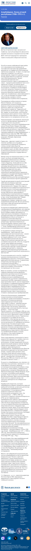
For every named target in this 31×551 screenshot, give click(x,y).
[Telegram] (9, 538)
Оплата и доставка (15, 505)
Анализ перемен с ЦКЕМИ (24, 521)
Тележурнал (22, 524)
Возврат (12, 509)
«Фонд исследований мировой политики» (5, 500)
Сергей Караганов (9, 48)
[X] (27, 487)
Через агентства (14, 511)
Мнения (22, 499)
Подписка (13, 499)
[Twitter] (15, 538)
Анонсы (12, 514)
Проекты (22, 510)
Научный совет (4, 512)
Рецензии (4, 16)
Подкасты (22, 515)
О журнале (4, 494)
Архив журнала (14, 495)
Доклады (22, 503)
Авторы (2, 503)
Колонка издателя (24, 495)
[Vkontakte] (22, 538)
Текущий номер (14, 497)
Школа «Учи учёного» (23, 513)
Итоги (12, 516)
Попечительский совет (5, 506)
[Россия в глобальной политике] (8, 3)
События (13, 513)
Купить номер (14, 503)
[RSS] (28, 538)
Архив (12, 494)
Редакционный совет (4, 509)
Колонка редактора (24, 497)
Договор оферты (14, 507)
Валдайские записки (23, 508)
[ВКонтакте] (29, 487)
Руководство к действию (23, 518)
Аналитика (23, 494)
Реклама (3, 517)
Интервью (22, 501)
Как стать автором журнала (5, 496)
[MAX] (3, 538)
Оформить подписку (15, 501)
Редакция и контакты (3, 514)
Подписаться (21, 27)
